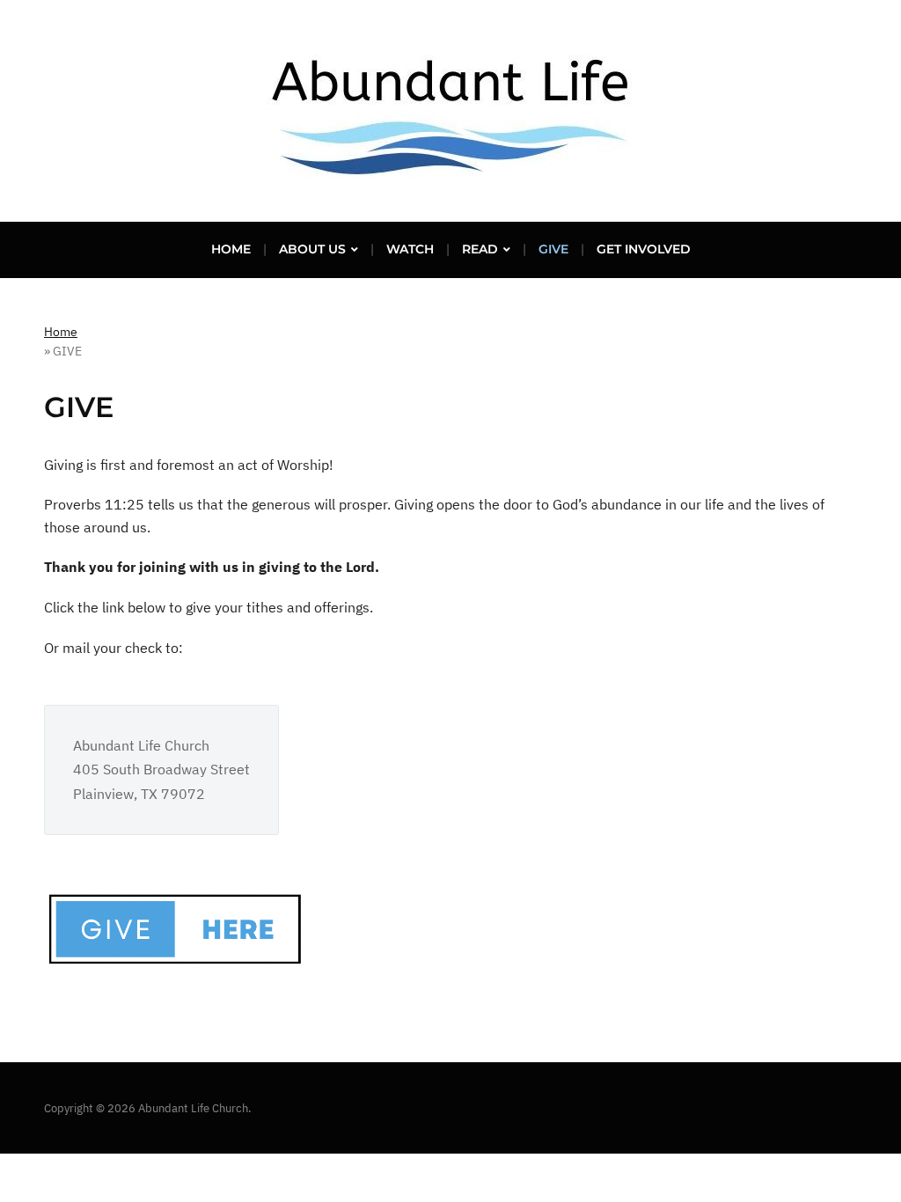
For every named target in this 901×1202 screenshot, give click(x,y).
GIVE (553, 249)
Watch (410, 249)
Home (231, 249)
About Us (312, 249)
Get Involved (644, 249)
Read (480, 249)
